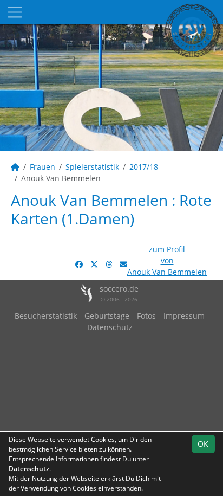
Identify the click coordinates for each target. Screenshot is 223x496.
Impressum (184, 316)
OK (203, 444)
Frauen (42, 167)
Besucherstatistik (46, 316)
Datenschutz (110, 327)
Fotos (146, 316)
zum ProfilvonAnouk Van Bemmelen (167, 260)
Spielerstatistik (92, 167)
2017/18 (143, 167)
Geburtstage (106, 316)
